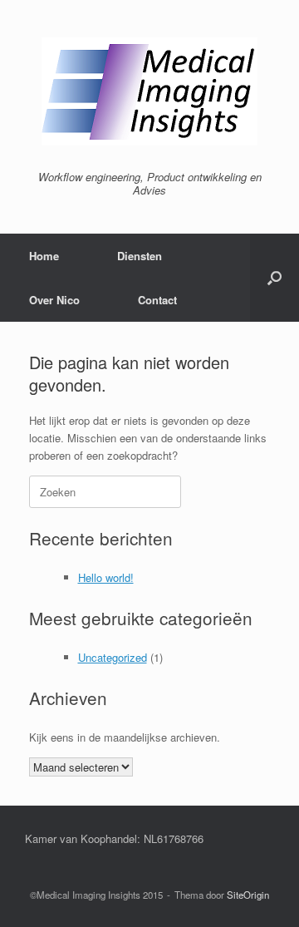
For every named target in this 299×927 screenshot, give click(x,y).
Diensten (139, 256)
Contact (157, 300)
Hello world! (106, 577)
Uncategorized (112, 657)
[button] (274, 278)
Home (44, 256)
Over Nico (54, 300)
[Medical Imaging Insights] (149, 91)
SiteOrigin (248, 894)
